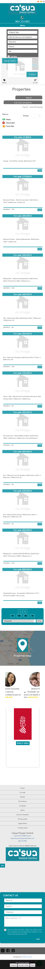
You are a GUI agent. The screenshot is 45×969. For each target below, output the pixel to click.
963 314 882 (22, 841)
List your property (23, 102)
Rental (22, 797)
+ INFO (40, 170)
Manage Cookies (23, 965)
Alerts (29, 97)
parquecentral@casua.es (22, 836)
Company (22, 806)
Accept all (14, 965)
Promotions (23, 801)
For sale (22, 792)
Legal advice (22, 823)
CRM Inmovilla (27, 957)
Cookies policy (23, 828)
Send (38, 939)
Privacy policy (22, 819)
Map (2, 865)
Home (22, 788)
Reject (33, 965)
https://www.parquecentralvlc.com (22, 838)
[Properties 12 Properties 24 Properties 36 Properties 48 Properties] (19, 621)
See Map (14, 56)
